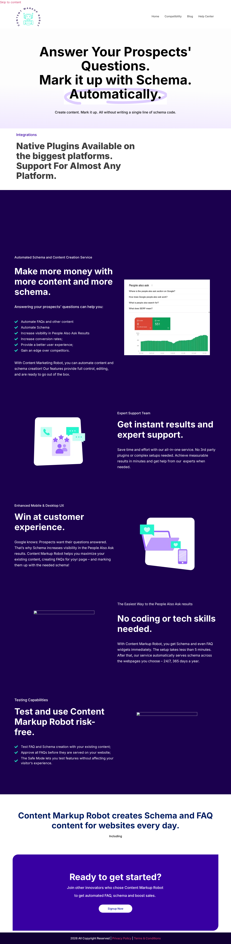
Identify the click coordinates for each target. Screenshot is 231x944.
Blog (190, 16)
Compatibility (173, 16)
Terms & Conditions (147, 938)
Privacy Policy (121, 938)
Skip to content (10, 2)
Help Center (206, 16)
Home (155, 16)
